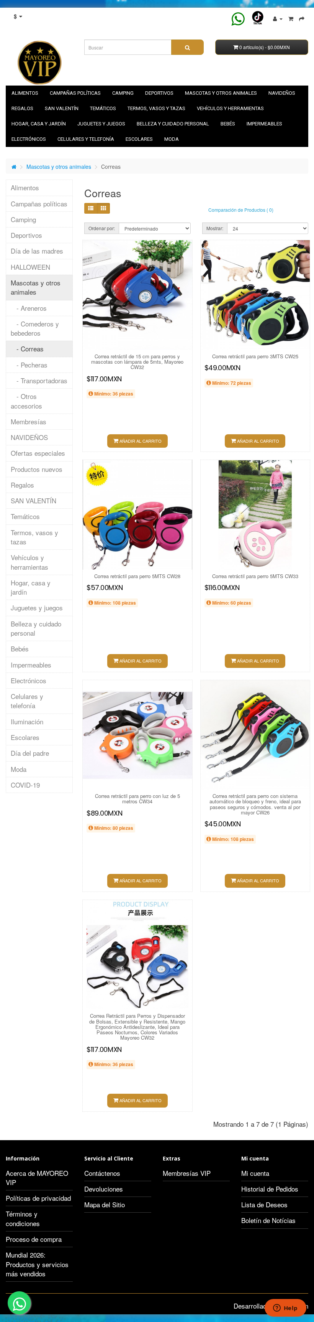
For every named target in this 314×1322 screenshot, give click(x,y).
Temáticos (103, 108)
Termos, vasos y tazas (156, 108)
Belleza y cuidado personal (173, 124)
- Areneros (29, 308)
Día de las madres (37, 250)
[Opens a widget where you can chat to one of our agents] (285, 1308)
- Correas (27, 348)
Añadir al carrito (140, 441)
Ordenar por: (101, 228)
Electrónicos (28, 139)
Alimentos (24, 93)
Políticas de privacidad (38, 1198)
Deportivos (159, 93)
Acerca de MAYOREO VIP (37, 1177)
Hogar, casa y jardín (38, 124)
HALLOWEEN (30, 267)
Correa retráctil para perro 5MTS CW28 (137, 576)
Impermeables (264, 124)
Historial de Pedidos (269, 1188)
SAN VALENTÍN (61, 108)
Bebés (228, 124)
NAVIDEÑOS (281, 93)
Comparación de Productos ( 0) (240, 209)
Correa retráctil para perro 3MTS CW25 (255, 356)
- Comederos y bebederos (35, 328)
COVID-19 (25, 785)
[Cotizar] (301, 18)
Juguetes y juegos (101, 124)
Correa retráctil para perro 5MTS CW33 (255, 576)
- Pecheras (29, 364)
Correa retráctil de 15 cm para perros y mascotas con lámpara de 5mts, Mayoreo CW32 (137, 362)
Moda (171, 139)
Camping (123, 93)
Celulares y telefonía (85, 139)
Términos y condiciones (23, 1218)
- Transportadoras (39, 380)
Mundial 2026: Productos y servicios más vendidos (37, 1264)
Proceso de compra (34, 1239)
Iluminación (27, 721)
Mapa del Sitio (104, 1204)
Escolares (139, 139)
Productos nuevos (36, 469)
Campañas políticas (75, 93)
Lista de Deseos (264, 1204)
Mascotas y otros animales (221, 93)
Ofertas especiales (38, 453)
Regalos (22, 108)
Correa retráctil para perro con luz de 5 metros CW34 (137, 798)
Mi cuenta (255, 1173)
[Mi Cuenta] (278, 18)
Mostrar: (214, 228)
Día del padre (30, 753)
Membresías (28, 421)
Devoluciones (103, 1188)
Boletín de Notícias (268, 1220)
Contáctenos (102, 1173)
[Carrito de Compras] (290, 18)
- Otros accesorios (26, 400)
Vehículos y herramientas (230, 108)
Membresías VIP (187, 1173)
